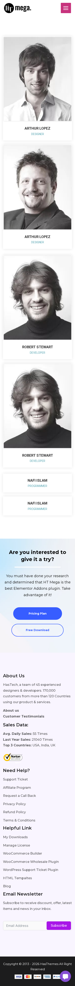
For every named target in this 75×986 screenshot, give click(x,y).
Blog (7, 886)
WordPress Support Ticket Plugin (30, 870)
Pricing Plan (38, 613)
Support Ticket (15, 779)
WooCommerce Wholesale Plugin (31, 862)
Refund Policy (14, 812)
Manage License (16, 845)
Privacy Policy (14, 804)
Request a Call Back (19, 796)
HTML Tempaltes (17, 878)
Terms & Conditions (19, 820)
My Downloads (15, 837)
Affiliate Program (17, 788)
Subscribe (59, 925)
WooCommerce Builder (22, 853)
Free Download (37, 630)
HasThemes (49, 964)
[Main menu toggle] (66, 8)
